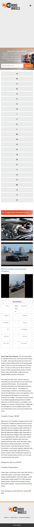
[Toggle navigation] (30, 6)
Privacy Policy (13, 517)
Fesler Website (17, 491)
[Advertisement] (17, 28)
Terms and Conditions (24, 517)
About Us (6, 517)
